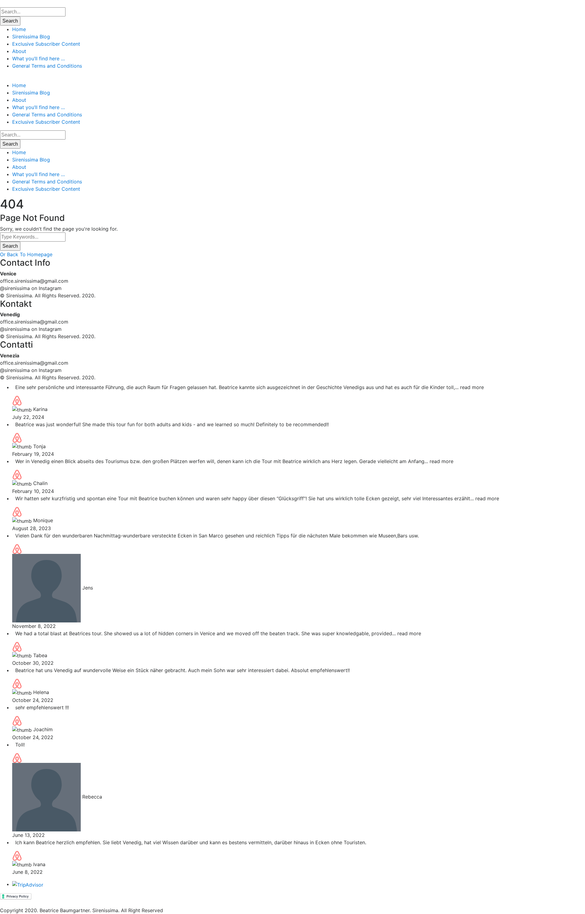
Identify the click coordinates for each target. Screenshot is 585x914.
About (19, 51)
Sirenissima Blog (31, 37)
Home (19, 29)
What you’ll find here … (38, 58)
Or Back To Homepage (26, 254)
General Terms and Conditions (47, 66)
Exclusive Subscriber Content (46, 44)
